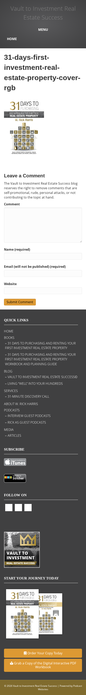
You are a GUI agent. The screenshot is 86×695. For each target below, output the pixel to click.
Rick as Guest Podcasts (27, 422)
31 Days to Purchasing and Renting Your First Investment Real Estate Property (40, 345)
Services (11, 391)
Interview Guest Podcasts (29, 416)
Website (10, 284)
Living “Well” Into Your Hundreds (35, 383)
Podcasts (12, 410)
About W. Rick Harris (21, 404)
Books (9, 337)
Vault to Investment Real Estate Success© (42, 377)
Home (12, 39)
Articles (14, 435)
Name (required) (17, 249)
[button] (43, 653)
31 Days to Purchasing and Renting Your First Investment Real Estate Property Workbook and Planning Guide (40, 359)
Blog (8, 371)
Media (9, 429)
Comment (12, 204)
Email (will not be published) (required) (35, 266)
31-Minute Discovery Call (28, 396)
